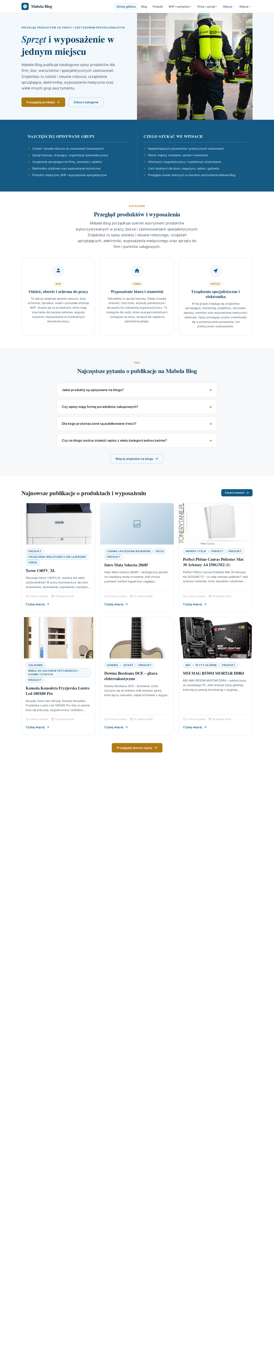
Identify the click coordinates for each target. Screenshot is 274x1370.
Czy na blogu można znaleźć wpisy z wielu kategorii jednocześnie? (114, 440)
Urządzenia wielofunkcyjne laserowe (57, 556)
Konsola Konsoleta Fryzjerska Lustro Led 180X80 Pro (57, 691)
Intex (160, 551)
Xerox (32, 562)
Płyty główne (206, 665)
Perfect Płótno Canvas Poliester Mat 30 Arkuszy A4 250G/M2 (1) (213, 562)
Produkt (158, 6)
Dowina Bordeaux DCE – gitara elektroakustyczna (130, 676)
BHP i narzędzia (179, 6)
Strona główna (126, 6)
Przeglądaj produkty (40, 102)
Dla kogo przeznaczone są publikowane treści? (99, 424)
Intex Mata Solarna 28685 (126, 565)
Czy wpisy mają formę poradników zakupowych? (100, 407)
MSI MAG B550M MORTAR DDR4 (213, 673)
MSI (188, 665)
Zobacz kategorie (85, 102)
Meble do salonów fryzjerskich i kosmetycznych (53, 672)
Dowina (112, 665)
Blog (144, 6)
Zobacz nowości (234, 492)
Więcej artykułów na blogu (134, 458)
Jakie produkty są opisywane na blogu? (93, 390)
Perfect (217, 551)
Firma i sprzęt (206, 6)
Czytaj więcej (35, 604)
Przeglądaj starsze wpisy (134, 747)
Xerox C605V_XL (40, 570)
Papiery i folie (196, 551)
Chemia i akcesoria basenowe (129, 551)
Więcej (227, 6)
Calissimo (35, 665)
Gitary (128, 665)
